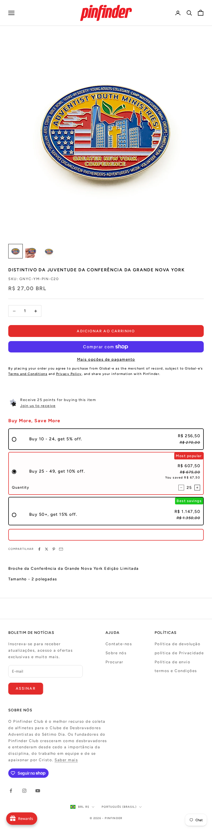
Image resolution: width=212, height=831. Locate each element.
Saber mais (66, 760)
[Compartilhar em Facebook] (39, 549)
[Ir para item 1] (15, 251)
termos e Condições (176, 670)
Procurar (114, 662)
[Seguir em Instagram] (24, 790)
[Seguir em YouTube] (37, 790)
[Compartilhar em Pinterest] (54, 549)
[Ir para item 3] (48, 251)
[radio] (106, 439)
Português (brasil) (119, 807)
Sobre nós (116, 653)
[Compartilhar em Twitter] (46, 549)
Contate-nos (118, 644)
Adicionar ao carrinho (106, 331)
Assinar (26, 688)
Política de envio (173, 662)
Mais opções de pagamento (106, 359)
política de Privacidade (179, 653)
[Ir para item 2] (32, 251)
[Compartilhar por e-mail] (61, 549)
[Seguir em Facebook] (10, 790)
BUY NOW (106, 534)
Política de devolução (178, 644)
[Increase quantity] (197, 487)
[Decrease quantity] (181, 487)
